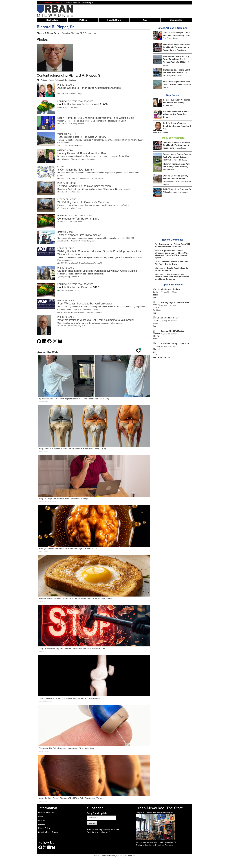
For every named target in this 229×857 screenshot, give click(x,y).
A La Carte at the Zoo (170, 289)
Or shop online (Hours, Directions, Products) (154, 845)
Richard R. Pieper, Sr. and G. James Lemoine (87, 178)
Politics (83, 19)
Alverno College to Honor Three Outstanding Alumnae (89, 88)
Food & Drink (114, 19)
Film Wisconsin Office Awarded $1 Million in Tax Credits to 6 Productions (177, 47)
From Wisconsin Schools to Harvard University (84, 303)
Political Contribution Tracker (75, 101)
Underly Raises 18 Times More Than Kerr (81, 153)
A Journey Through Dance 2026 (174, 343)
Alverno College (76, 93)
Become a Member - (74, 2)
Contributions (70, 79)
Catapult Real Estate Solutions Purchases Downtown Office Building (97, 271)
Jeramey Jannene (77, 123)
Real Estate (52, 19)
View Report (74, 107)
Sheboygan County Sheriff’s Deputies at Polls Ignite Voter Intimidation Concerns (172, 276)
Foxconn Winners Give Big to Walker (79, 235)
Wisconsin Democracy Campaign (83, 159)
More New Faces (160, 132)
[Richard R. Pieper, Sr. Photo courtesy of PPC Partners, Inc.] (55, 57)
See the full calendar (161, 357)
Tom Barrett (82, 218)
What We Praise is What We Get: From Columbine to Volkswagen (96, 320)
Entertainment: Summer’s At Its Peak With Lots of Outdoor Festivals (177, 157)
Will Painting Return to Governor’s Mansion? (83, 202)
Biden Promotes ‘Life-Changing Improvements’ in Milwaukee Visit (95, 118)
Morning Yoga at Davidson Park (174, 302)
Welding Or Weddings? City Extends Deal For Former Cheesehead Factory (175, 178)
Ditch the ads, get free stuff (98, 832)
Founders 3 (75, 276)
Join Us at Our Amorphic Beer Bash (51, 2)
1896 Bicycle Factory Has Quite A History (81, 137)
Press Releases (56, 79)
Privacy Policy (44, 828)
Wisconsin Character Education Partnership (86, 263)
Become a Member (46, 812)
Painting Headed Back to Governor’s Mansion (84, 186)
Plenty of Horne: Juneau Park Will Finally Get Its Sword (176, 165)
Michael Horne (76, 145)
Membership (176, 19)
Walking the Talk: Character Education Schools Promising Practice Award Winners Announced (100, 252)
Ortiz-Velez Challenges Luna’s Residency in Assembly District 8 (177, 35)
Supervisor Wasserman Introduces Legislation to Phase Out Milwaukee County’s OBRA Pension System (171, 254)
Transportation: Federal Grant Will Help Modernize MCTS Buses (176, 72)
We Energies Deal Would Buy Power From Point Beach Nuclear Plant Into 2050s (176, 59)
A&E (145, 19)
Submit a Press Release (48, 832)
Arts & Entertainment (172, 137)
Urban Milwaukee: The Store (159, 807)
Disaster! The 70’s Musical (172, 331)
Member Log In (87, 2)
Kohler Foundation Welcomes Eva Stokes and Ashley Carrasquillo (176, 102)
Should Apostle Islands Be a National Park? (171, 269)
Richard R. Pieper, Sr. (56, 26)
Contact (41, 824)
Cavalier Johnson (85, 104)
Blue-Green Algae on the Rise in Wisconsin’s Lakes (176, 83)
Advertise (42, 820)
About (40, 816)
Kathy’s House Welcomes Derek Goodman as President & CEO (177, 126)
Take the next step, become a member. (103, 829)
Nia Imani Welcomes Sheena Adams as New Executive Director (176, 114)
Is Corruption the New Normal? (75, 169)
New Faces (172, 95)
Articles (44, 79)
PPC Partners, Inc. (88, 33)
